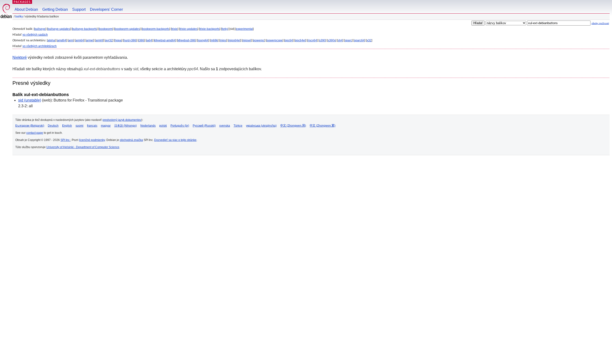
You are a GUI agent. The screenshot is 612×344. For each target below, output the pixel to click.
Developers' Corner (106, 9)
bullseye (39, 29)
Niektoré (19, 57)
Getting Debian (55, 9)
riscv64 (312, 40)
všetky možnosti (600, 23)
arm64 (80, 40)
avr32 (109, 40)
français (92, 125)
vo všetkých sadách (35, 34)
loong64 (203, 40)
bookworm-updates (127, 29)
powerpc (258, 40)
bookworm (106, 29)
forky (225, 29)
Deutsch (53, 125)
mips (223, 40)
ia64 (149, 40)
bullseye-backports (84, 29)
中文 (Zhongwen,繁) (322, 125)
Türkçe (238, 125)
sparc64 (359, 40)
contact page (34, 132)
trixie (174, 29)
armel (89, 40)
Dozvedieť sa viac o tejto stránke (175, 140)
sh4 (340, 40)
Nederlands (148, 125)
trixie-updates (188, 29)
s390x (332, 40)
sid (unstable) (29, 100)
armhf (99, 40)
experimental (244, 29)
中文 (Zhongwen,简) (293, 125)
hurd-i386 (130, 40)
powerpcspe (275, 40)
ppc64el (300, 40)
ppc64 (289, 40)
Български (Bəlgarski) (29, 125)
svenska (224, 125)
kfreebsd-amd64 (164, 40)
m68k (214, 40)
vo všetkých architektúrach (39, 46)
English (67, 125)
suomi (79, 125)
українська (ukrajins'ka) (261, 125)
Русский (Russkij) (204, 125)
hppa (118, 40)
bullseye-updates (59, 29)
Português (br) (179, 125)
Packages (22, 2)
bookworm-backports (155, 29)
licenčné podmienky (92, 140)
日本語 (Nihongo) (125, 125)
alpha (51, 40)
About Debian (26, 9)
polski (163, 125)
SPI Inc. (65, 140)
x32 (369, 40)
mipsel (246, 40)
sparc (348, 40)
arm (70, 40)
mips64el (234, 40)
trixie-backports (209, 29)
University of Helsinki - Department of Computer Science (82, 147)
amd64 (61, 40)
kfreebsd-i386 (187, 40)
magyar (106, 125)
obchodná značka (131, 140)
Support (79, 9)
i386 (141, 40)
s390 (322, 40)
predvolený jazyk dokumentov (122, 120)
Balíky (19, 16)
